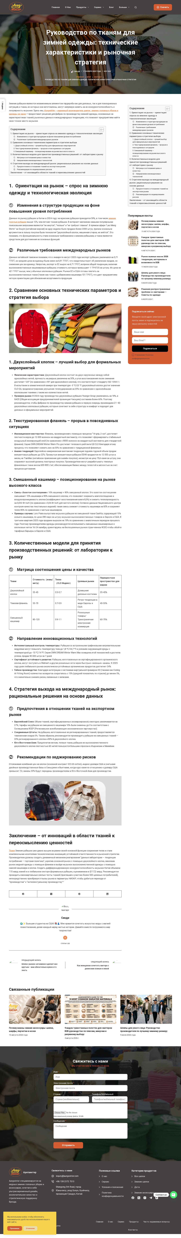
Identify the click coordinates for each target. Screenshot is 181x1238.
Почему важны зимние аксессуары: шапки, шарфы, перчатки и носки (155, 224)
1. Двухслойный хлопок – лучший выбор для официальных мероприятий (45, 146)
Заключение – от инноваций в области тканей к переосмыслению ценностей (47, 172)
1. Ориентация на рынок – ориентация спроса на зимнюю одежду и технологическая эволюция (56, 133)
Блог (111, 7)
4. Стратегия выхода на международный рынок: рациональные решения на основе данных (54, 163)
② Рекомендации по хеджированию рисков (33, 169)
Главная (56, 7)
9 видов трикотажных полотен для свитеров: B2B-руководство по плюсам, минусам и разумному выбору (88, 1031)
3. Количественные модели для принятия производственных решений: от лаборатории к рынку (56, 154)
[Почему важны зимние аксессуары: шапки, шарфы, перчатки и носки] (133, 225)
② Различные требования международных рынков (36, 140)
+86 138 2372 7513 (65, 1181)
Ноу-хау (107, 71)
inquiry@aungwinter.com (67, 1176)
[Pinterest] (79, 894)
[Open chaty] (173, 1194)
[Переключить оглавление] (100, 129)
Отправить (68, 1145)
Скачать (164, 7)
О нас (68, 7)
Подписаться (150, 348)
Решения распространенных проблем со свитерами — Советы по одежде (155, 292)
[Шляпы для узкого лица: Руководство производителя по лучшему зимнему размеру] (133, 276)
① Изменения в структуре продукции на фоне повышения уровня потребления (47, 137)
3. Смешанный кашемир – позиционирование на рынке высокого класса (44, 151)
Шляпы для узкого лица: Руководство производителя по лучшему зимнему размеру (156, 276)
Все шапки (139, 1176)
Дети (137, 1187)
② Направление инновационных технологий (33, 160)
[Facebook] (23, 894)
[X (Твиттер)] (51, 894)
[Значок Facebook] (65, 938)
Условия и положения (112, 1187)
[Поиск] (136, 7)
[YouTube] (156, 1197)
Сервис (97, 7)
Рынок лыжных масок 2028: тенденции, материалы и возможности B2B (154, 259)
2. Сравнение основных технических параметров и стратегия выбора (43, 142)
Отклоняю (30, 1228)
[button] (2, 105)
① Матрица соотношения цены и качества (32, 158)
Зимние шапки (141, 1181)
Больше (123, 7)
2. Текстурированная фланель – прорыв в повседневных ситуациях (42, 149)
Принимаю (14, 1228)
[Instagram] (145, 1197)
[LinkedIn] (107, 894)
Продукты (81, 7)
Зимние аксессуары (144, 1192)
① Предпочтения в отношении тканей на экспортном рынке (39, 167)
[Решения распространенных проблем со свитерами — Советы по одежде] (133, 292)
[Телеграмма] (150, 1197)
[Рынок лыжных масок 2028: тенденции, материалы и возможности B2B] (133, 260)
